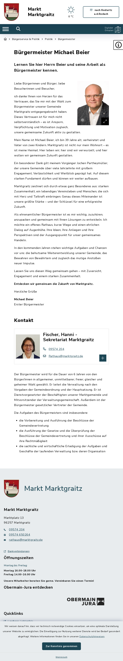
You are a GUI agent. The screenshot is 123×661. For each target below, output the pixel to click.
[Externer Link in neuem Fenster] (86, 601)
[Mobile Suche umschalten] (18, 29)
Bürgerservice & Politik (26, 39)
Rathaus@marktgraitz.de (66, 356)
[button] (118, 45)
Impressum (61, 657)
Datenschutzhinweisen (91, 636)
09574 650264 (19, 535)
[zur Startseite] (11, 12)
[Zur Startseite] (5, 39)
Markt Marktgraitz (41, 12)
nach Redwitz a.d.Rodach (103, 12)
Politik (49, 39)
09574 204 (56, 349)
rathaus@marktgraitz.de (26, 540)
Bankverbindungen (18, 551)
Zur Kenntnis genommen (61, 646)
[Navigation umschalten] (5, 29)
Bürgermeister (66, 39)
